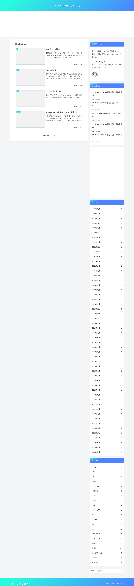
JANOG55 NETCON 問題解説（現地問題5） (107, 136)
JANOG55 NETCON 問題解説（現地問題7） (107, 125)
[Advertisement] (67, 24)
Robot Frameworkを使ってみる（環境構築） (107, 115)
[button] (122, 571)
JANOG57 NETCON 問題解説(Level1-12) (106, 104)
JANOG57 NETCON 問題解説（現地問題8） (107, 93)
